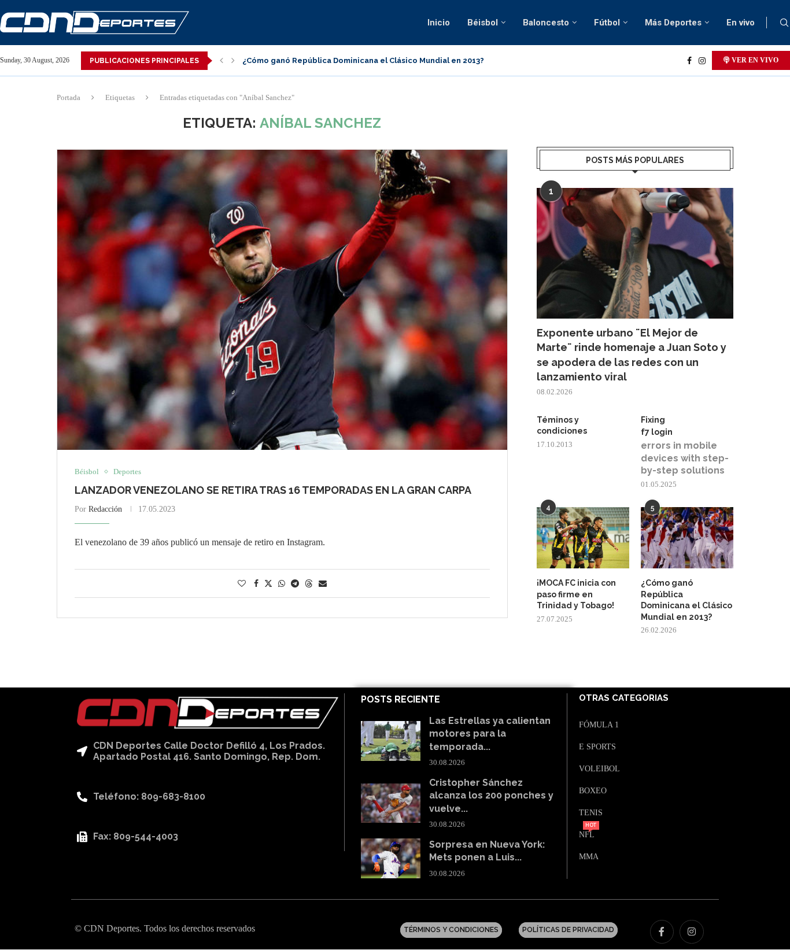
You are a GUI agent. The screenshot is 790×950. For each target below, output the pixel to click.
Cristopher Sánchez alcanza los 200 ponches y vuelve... (491, 795)
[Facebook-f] (662, 932)
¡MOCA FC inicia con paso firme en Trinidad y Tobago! (576, 594)
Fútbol (607, 22)
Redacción (105, 509)
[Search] (784, 23)
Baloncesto (546, 22)
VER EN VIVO (754, 60)
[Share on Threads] (309, 583)
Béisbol (482, 22)
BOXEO (593, 791)
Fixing (653, 419)
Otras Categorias (624, 698)
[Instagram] (702, 60)
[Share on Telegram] (295, 584)
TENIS (591, 813)
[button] (221, 60)
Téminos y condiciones (562, 425)
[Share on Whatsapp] (281, 584)
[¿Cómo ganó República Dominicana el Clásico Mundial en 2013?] (687, 538)
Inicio (438, 22)
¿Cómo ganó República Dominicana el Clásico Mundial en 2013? (363, 60)
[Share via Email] (323, 584)
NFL (587, 835)
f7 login (657, 432)
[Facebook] (689, 60)
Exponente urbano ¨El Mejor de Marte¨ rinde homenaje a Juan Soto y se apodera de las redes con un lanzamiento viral (631, 355)
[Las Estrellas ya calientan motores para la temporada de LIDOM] (390, 741)
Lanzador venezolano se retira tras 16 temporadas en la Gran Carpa (273, 490)
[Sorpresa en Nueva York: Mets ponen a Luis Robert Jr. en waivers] (390, 858)
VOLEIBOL (599, 769)
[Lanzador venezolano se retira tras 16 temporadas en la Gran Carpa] (282, 300)
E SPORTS (597, 747)
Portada (68, 97)
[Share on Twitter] (268, 583)
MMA (589, 857)
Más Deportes (673, 22)
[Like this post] (242, 584)
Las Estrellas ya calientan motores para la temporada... (490, 733)
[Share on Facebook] (256, 584)
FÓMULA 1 (599, 725)
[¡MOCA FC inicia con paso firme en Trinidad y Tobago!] (583, 538)
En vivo (740, 22)
